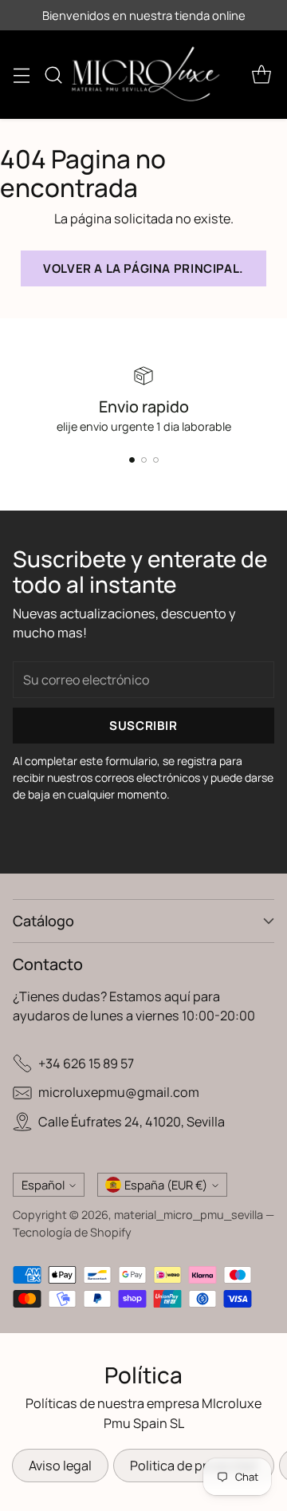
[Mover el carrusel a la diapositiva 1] (132, 460)
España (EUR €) (165, 1185)
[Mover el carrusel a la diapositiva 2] (144, 460)
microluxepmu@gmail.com (118, 1092)
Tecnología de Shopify (72, 1232)
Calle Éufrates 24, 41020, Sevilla (131, 1121)
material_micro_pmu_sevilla (188, 1214)
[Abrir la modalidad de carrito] (261, 74)
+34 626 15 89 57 (86, 1063)
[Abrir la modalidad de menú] (21, 74)
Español (43, 1185)
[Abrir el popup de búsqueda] (53, 74)
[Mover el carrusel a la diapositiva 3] (156, 460)
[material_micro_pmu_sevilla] (146, 74)
